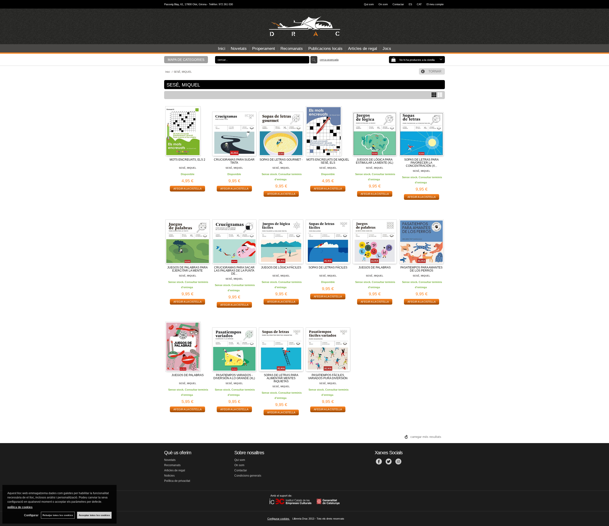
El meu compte (435, 4)
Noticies (169, 475)
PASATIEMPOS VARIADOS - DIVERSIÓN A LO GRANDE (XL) (234, 376)
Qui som (369, 4)
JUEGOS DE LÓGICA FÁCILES (281, 267)
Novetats (239, 48)
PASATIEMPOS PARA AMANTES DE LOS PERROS (421, 269)
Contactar (398, 4)
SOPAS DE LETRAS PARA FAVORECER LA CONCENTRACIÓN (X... (421, 162)
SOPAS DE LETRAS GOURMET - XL (281, 161)
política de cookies (20, 507)
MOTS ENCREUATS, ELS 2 (187, 159)
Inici (221, 48)
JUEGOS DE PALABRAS (375, 267)
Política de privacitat (177, 481)
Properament (263, 48)
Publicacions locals (325, 48)
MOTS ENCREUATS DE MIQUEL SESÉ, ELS (327, 161)
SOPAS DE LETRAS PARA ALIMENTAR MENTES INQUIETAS (281, 378)
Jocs (387, 48)
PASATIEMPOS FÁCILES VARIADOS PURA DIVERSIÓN (328, 376)
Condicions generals (247, 475)
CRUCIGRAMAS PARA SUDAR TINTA (234, 161)
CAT (419, 4)
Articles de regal (362, 48)
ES (410, 4)
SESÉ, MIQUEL (187, 168)
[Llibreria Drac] (304, 26)
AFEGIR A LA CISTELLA (187, 188)
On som (383, 4)
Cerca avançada (329, 59)
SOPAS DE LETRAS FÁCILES (328, 267)
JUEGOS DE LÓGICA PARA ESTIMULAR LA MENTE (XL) (374, 161)
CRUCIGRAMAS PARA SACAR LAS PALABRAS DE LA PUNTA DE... (234, 270)
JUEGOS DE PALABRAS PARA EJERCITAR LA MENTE (187, 269)
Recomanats (291, 48)
